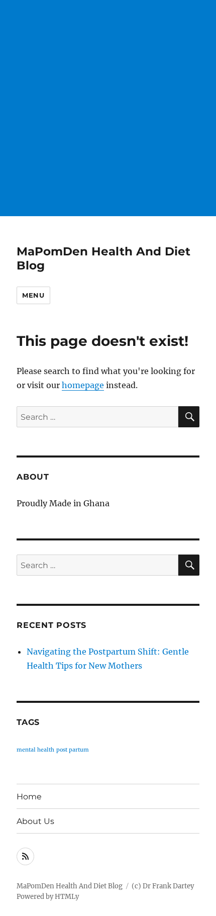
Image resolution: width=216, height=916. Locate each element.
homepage (83, 385)
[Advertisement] (108, 108)
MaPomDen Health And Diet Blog (70, 886)
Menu (33, 295)
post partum (72, 750)
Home (29, 796)
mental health (35, 750)
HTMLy (67, 896)
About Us (35, 821)
